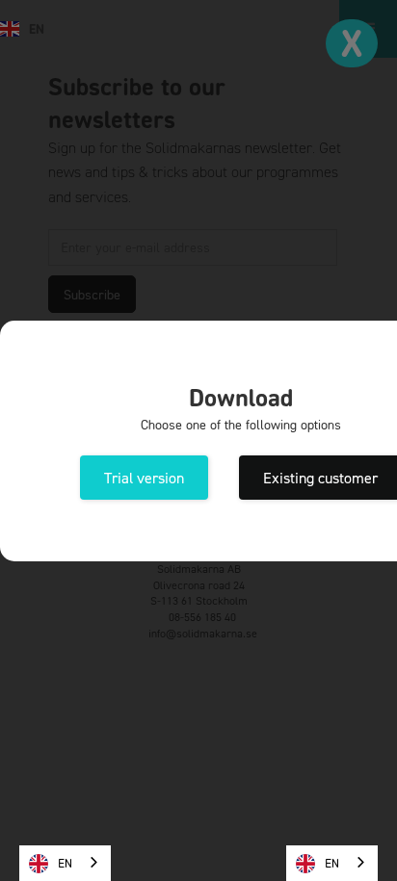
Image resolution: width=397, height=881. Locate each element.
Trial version (144, 477)
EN (65, 862)
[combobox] (65, 863)
